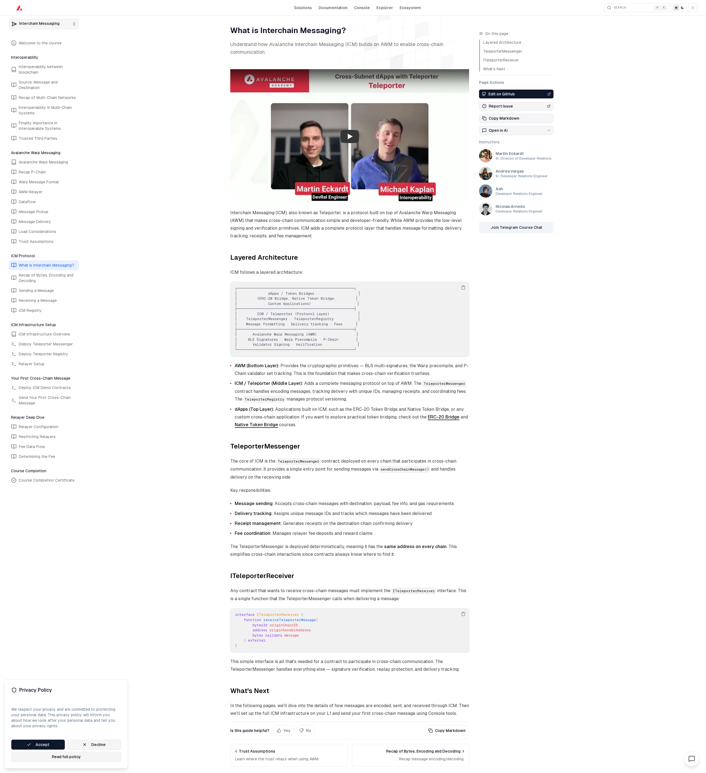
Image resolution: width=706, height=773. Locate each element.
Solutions (303, 8)
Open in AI (498, 130)
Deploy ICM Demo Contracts (45, 387)
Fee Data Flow (32, 446)
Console (362, 8)
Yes (287, 730)
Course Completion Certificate (46, 480)
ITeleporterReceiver (262, 575)
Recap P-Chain (32, 172)
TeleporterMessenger (265, 446)
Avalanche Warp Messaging (43, 162)
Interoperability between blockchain (41, 69)
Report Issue (501, 106)
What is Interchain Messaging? (46, 265)
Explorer (384, 8)
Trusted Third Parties (38, 138)
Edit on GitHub (501, 94)
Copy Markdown (450, 730)
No (308, 730)
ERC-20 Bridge (443, 417)
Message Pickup (33, 212)
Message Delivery (35, 221)
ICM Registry (30, 310)
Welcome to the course (40, 43)
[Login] (692, 7)
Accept (42, 744)
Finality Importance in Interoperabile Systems (40, 126)
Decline (98, 744)
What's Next (249, 690)
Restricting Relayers (37, 436)
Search (639, 7)
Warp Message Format (39, 182)
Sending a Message (36, 290)
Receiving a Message (38, 300)
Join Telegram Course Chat (516, 227)
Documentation (333, 8)
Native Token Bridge (256, 424)
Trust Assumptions (36, 241)
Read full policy (66, 757)
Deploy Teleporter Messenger (46, 344)
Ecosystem (410, 8)
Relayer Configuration (38, 427)
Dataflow (27, 202)
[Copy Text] (463, 287)
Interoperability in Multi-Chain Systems (45, 110)
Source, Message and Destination (38, 85)
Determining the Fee (37, 456)
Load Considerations (37, 231)
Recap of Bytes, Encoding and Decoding (46, 278)
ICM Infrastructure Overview (44, 334)
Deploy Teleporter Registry (43, 354)
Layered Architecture (264, 257)
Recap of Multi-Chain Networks (47, 97)
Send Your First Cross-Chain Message (45, 400)
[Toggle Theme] (679, 7)
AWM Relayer (30, 192)
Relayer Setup (31, 364)
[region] (350, 319)
